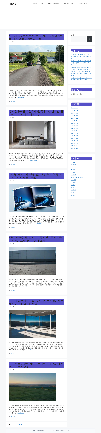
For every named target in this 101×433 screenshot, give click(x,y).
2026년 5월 (74, 115)
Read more (21, 97)
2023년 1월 (74, 141)
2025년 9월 (74, 128)
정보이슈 (73, 187)
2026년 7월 (74, 110)
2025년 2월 (74, 130)
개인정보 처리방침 (60, 430)
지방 (72, 192)
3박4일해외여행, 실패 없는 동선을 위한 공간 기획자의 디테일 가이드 (35, 176)
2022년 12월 (74, 143)
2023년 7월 (74, 133)
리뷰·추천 (74, 170)
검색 (72, 35)
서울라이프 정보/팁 (68, 3)
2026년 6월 (74, 113)
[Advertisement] (50, 18)
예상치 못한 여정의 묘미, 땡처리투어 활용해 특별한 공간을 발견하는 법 (36, 302)
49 (16, 424)
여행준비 (13, 227)
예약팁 (12, 353)
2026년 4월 (74, 118)
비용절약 (73, 175)
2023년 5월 (74, 138)
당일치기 (73, 165)
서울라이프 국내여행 (38, 3)
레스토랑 (73, 167)
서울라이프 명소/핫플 (53, 3)
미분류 (73, 172)
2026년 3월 (74, 120)
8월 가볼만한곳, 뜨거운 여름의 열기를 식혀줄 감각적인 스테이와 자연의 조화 (35, 239)
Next (20, 424)
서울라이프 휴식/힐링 (83, 3)
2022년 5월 (74, 148)
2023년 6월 (74, 135)
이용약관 (67, 430)
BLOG (73, 162)
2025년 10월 (75, 125)
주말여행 (13, 101)
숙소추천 (13, 290)
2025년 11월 (74, 123)
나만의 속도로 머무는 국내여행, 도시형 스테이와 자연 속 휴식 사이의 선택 (36, 37)
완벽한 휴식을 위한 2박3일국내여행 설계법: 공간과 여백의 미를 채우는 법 (36, 113)
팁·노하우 (74, 195)
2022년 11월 (74, 146)
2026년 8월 (74, 108)
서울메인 (12, 4)
